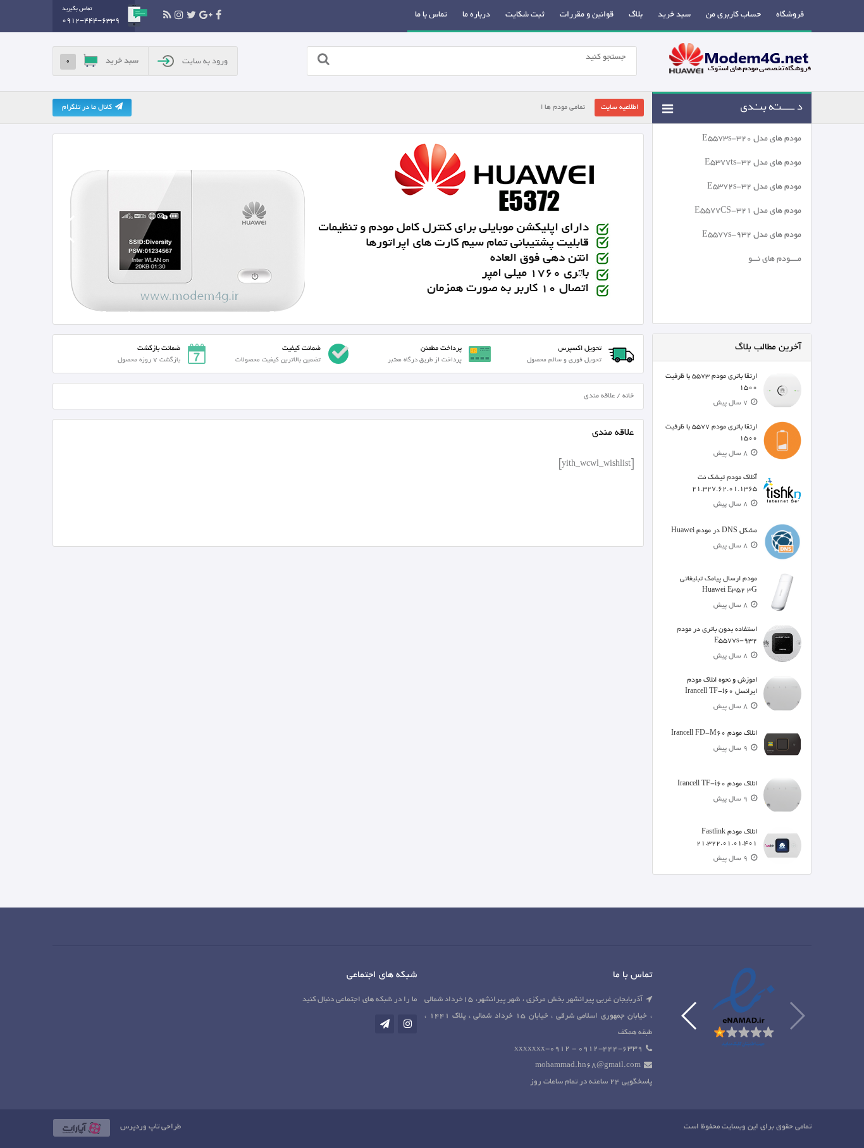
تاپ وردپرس (139, 1127)
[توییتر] (191, 15)
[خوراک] (167, 15)
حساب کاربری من (733, 15)
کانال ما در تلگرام (87, 107)
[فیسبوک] (218, 15)
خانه (628, 396)
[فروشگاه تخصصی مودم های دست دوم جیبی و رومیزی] (740, 60)
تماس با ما (431, 15)
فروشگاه (790, 15)
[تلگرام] (384, 1023)
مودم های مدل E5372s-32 (754, 187)
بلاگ (636, 15)
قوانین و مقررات (587, 15)
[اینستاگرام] (179, 15)
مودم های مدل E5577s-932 (751, 235)
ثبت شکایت (525, 15)
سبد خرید (674, 15)
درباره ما (476, 15)
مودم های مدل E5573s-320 (751, 139)
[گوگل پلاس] (206, 15)
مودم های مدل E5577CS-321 (747, 211)
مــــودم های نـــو (774, 259)
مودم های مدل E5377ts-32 (753, 163)
